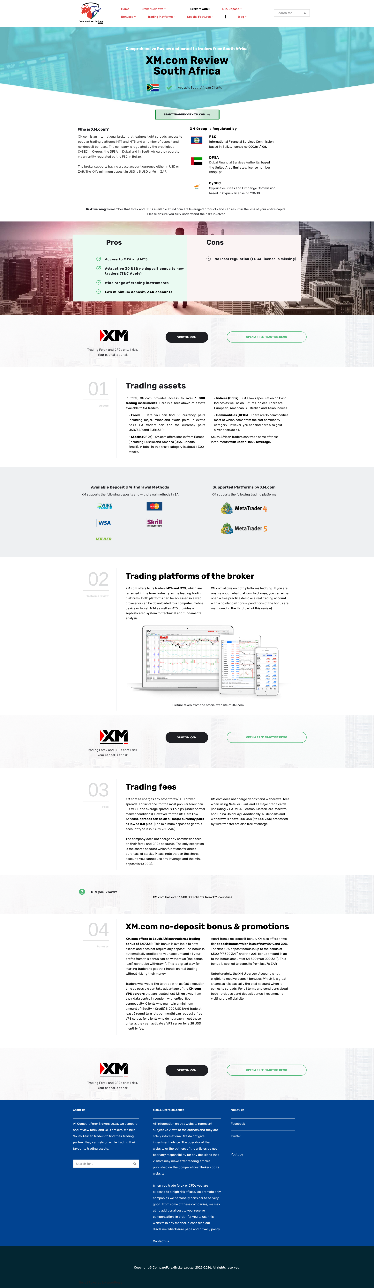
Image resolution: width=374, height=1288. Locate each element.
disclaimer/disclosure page (172, 1229)
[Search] (305, 13)
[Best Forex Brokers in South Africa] (91, 13)
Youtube (237, 1154)
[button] (165, 9)
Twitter (236, 1136)
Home (125, 9)
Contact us (161, 1241)
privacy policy (209, 1229)
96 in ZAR (159, 171)
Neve (82, 1282)
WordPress (114, 1282)
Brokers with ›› (200, 9)
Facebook (238, 1123)
